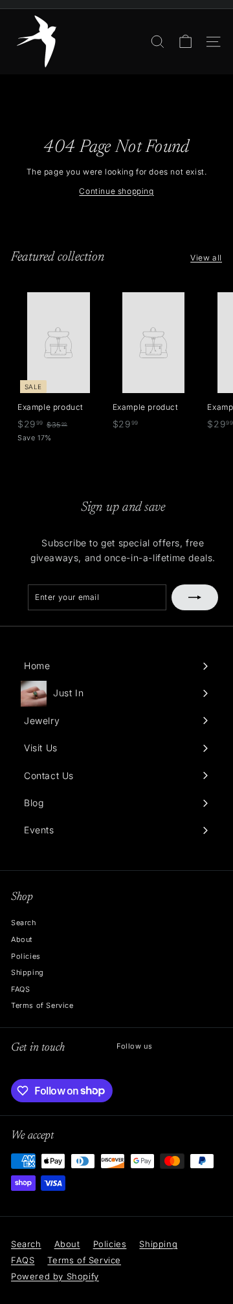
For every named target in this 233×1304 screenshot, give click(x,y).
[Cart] (185, 42)
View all (206, 257)
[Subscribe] (195, 597)
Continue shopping (116, 191)
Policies (26, 956)
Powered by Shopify (55, 1276)
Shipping (27, 972)
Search (23, 922)
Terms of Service (42, 1005)
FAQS (20, 989)
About (21, 939)
